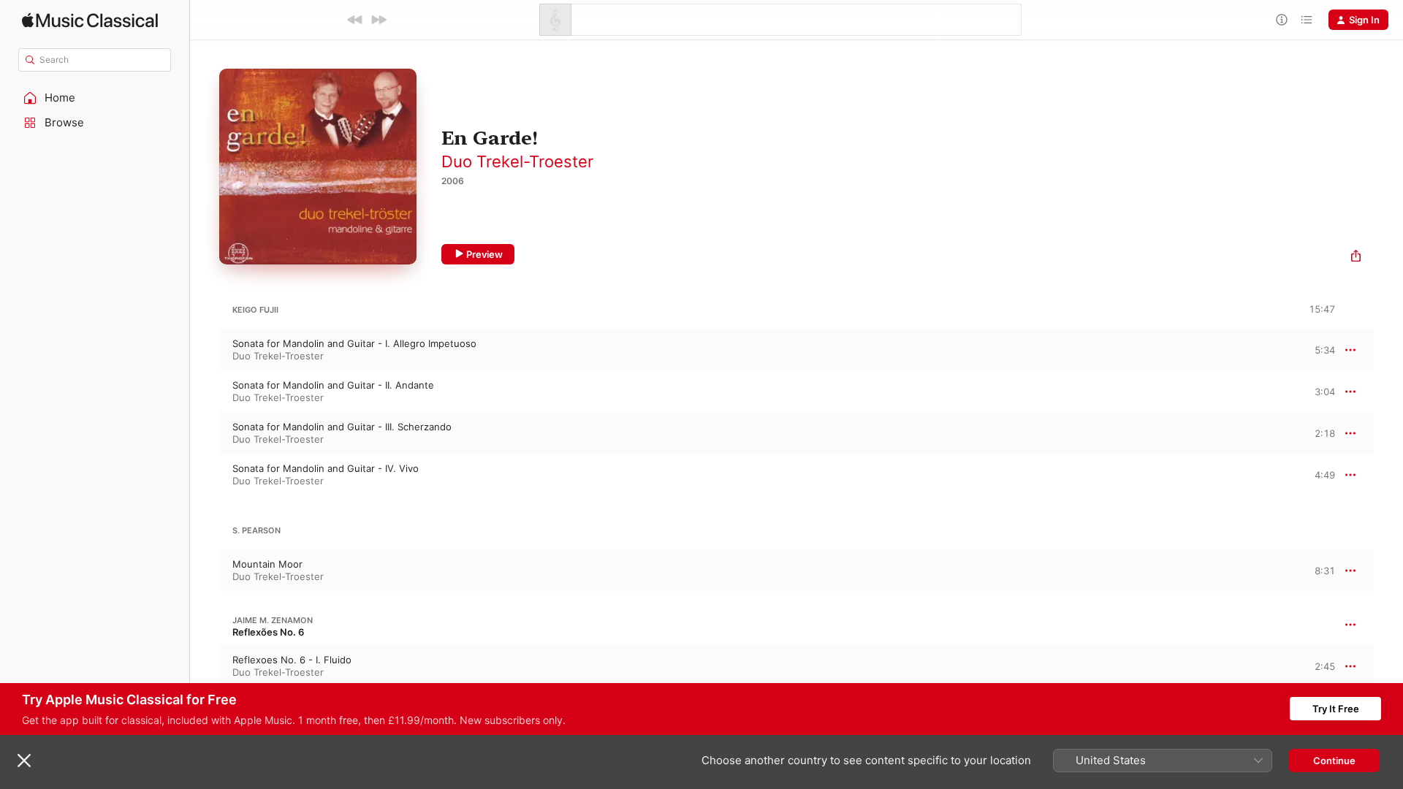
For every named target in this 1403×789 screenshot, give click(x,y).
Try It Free (1335, 708)
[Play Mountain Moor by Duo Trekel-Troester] (204, 570)
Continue (1334, 760)
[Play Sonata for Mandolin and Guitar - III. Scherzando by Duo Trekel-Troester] (204, 433)
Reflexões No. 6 (268, 632)
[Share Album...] (1356, 257)
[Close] (24, 760)
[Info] (1281, 19)
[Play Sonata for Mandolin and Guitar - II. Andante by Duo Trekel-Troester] (204, 391)
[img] (90, 20)
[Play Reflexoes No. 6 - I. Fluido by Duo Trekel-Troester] (204, 666)
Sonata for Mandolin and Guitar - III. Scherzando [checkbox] (342, 426)
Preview (484, 254)
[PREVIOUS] (355, 19)
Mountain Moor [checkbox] (267, 564)
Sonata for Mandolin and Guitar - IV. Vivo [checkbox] (325, 468)
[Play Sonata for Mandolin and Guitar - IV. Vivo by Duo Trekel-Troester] (204, 475)
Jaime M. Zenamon (272, 620)
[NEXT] (378, 19)
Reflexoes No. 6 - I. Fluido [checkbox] (291, 660)
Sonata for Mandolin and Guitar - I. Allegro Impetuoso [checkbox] (354, 343)
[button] (95, 98)
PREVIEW (1319, 349)
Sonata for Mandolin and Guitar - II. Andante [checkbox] (333, 385)
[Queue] (1306, 19)
